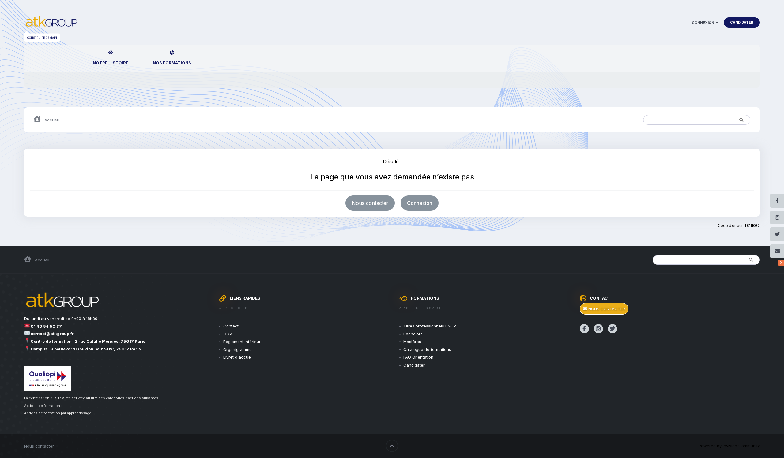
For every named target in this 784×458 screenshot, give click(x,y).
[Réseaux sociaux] (781, 263)
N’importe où (712, 119)
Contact (231, 325)
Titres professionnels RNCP (429, 325)
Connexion (704, 22)
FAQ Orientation (418, 357)
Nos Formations (172, 62)
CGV (227, 333)
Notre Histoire (110, 62)
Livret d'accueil (238, 357)
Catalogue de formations (427, 349)
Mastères (412, 341)
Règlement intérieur (242, 341)
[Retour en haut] (392, 446)
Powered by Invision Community (729, 445)
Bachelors (413, 333)
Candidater (741, 22)
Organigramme (237, 349)
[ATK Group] (51, 22)
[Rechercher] (741, 119)
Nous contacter (370, 203)
